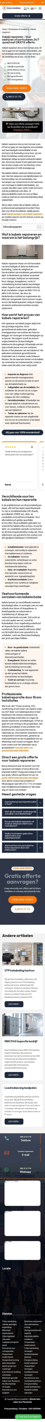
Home (4, 29)
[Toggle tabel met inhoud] (38, 227)
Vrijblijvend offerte (16, 88)
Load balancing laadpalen (21, 1087)
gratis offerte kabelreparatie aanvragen (20, 778)
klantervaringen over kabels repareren (24, 214)
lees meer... (14, 1004)
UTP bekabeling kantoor (20, 970)
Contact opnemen (26, 1151)
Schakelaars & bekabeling (18, 29)
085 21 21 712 (15, 97)
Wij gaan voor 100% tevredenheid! (22, 432)
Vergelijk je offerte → (22, 130)
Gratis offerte (21, 15)
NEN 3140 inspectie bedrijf (21, 1041)
